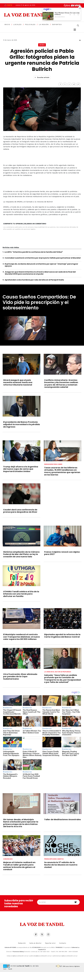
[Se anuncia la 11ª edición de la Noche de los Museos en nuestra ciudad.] (62, 845)
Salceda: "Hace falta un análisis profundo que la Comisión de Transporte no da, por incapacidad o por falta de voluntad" (62, 679)
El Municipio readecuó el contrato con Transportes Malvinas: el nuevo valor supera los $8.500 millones (21, 636)
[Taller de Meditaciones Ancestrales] (62, 803)
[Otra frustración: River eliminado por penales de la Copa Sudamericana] (21, 658)
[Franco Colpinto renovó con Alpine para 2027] (62, 536)
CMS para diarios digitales (71, 966)
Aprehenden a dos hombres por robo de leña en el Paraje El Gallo (34, 280)
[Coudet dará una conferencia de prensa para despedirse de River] (21, 493)
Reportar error (50, 943)
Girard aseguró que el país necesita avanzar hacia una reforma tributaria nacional (17, 382)
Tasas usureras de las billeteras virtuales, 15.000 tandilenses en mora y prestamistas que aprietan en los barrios (62, 471)
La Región (44, 24)
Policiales (30, 24)
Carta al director (35, 943)
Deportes (57, 24)
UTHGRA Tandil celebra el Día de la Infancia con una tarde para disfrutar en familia (21, 594)
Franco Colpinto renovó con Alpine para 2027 (62, 553)
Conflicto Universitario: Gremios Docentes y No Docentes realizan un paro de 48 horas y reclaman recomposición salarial (61, 384)
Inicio (7, 24)
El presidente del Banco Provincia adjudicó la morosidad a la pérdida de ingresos (21, 424)
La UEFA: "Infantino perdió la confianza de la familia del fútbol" (33, 252)
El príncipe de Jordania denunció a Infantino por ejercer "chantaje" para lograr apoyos (41, 265)
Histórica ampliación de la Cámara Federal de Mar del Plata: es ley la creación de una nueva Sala (21, 554)
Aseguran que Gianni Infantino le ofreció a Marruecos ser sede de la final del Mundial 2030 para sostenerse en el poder (40, 273)
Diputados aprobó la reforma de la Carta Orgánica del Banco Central (62, 635)
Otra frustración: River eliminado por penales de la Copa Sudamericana (20, 676)
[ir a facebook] (35, 934)
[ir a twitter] (42, 934)
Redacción (22, 943)
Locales (17, 24)
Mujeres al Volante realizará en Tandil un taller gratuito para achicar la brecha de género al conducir (19, 866)
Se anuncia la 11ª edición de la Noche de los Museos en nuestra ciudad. (60, 864)
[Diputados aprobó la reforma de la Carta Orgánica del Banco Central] (62, 618)
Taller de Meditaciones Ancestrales (62, 819)
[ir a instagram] (48, 934)
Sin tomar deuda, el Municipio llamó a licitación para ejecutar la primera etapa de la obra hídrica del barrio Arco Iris (20, 823)
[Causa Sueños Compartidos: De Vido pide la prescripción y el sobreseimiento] (42, 328)
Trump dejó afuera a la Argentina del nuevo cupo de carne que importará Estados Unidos (20, 469)
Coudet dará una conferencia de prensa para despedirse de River (20, 510)
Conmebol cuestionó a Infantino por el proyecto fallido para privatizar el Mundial (43, 258)
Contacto (62, 943)
